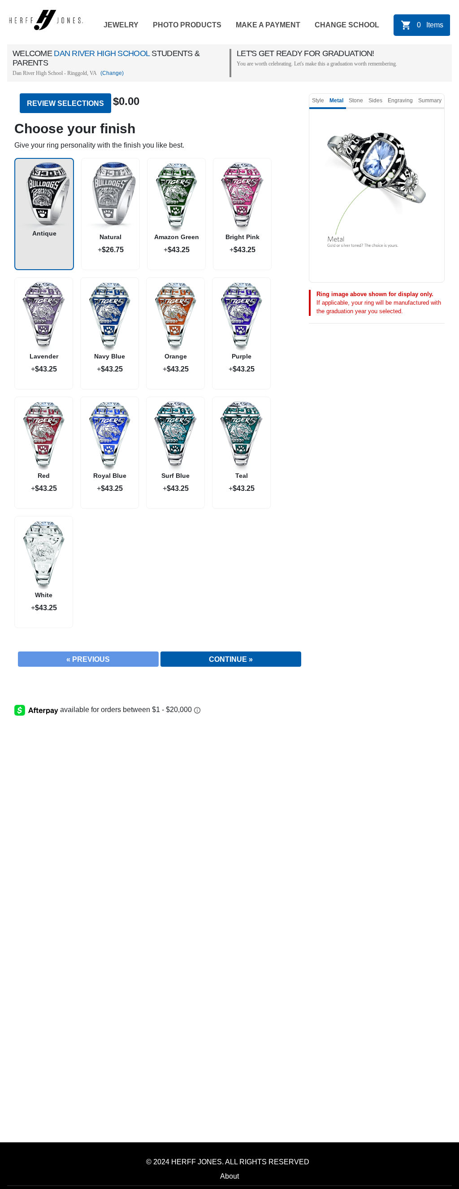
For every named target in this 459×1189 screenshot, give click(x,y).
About (229, 1176)
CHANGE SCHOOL (347, 25)
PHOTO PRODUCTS (187, 25)
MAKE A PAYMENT (268, 25)
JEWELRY (121, 25)
